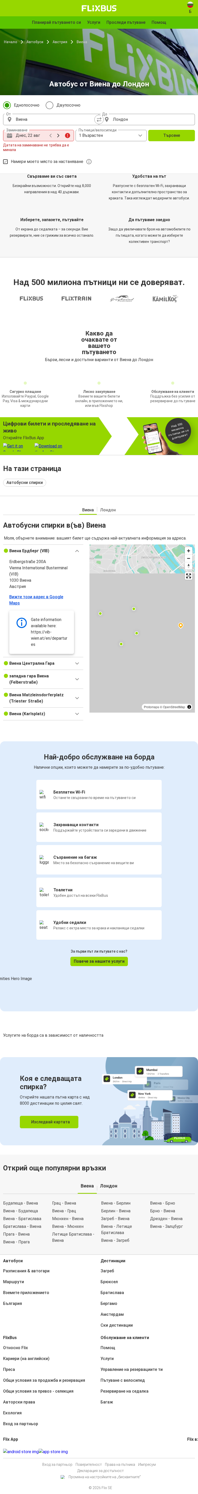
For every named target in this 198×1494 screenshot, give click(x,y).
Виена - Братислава (22, 1218)
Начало (10, 42)
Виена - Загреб (115, 1240)
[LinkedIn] (192, 1451)
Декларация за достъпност (100, 1471)
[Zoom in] (188, 551)
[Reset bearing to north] (188, 566)
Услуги (107, 1358)
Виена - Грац (64, 1210)
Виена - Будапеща (20, 1210)
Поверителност (89, 1464)
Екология (12, 1412)
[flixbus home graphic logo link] (99, 8)
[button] (43, 551)
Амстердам (112, 1314)
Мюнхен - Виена (68, 1218)
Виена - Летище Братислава (116, 1229)
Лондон (108, 509)
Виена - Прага (16, 1241)
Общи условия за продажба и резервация (44, 1380)
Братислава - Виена (22, 1226)
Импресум (147, 1464)
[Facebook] (188, 1451)
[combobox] (56, 119)
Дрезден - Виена (166, 1218)
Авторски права (19, 1402)
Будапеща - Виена (20, 1203)
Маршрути (13, 1281)
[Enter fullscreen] (188, 576)
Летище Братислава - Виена (73, 1237)
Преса (9, 1369)
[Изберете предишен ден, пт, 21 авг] (50, 135)
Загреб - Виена (115, 1218)
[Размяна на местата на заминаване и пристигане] (99, 119)
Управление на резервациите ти (132, 1369)
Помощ (108, 1347)
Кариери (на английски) (26, 1358)
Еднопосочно (26, 105)
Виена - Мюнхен (68, 1226)
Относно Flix (15, 1347)
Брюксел (109, 1281)
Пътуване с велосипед (123, 1380)
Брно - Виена (162, 1210)
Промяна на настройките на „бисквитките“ (105, 1477)
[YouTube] (191, 1451)
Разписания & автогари (26, 1270)
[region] (142, 628)
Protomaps (151, 707)
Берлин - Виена (115, 1210)
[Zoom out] (188, 558)
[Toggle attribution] (189, 707)
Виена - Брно (162, 1203)
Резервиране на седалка (124, 1391)
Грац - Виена (64, 1203)
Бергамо (109, 1303)
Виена (82, 42)
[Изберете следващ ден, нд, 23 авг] (58, 135)
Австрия (60, 42)
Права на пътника (120, 1464)
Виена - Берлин (115, 1203)
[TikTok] (195, 1451)
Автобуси (35, 42)
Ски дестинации (117, 1325)
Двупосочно (68, 105)
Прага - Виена (16, 1234)
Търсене (171, 135)
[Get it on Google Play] (21, 1452)
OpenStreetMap (174, 707)
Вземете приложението (26, 1292)
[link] (99, 1101)
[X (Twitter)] (194, 1451)
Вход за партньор (20, 1423)
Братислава (112, 1292)
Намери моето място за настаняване (47, 161)
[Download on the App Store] (53, 1452)
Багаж (107, 1402)
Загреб (107, 1270)
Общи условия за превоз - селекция (38, 1391)
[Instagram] (189, 1451)
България (12, 1303)
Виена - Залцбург (166, 1226)
